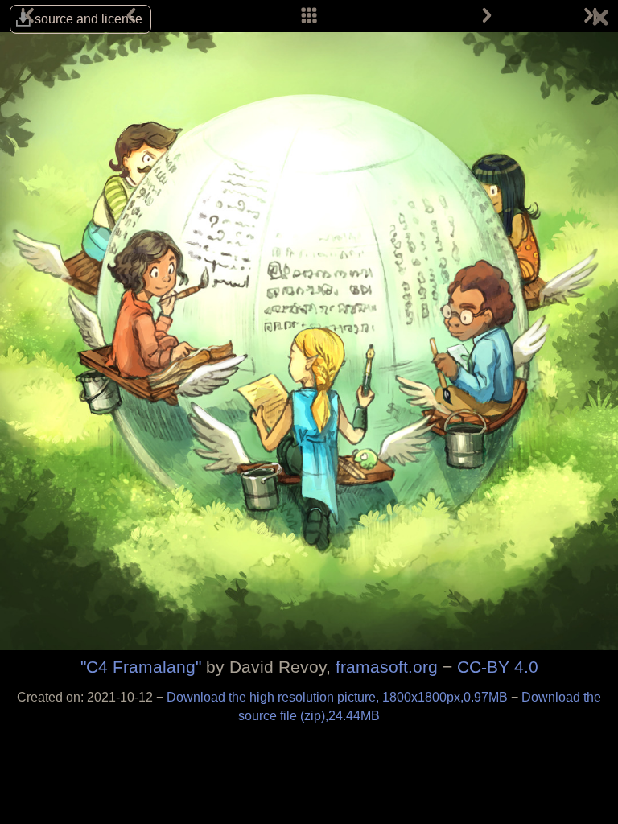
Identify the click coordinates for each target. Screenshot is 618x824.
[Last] (589, 16)
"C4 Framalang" (140, 666)
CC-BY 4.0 (497, 666)
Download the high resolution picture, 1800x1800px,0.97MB (339, 697)
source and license (88, 19)
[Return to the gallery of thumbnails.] (600, 20)
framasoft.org (387, 666)
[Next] (487, 16)
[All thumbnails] (309, 16)
